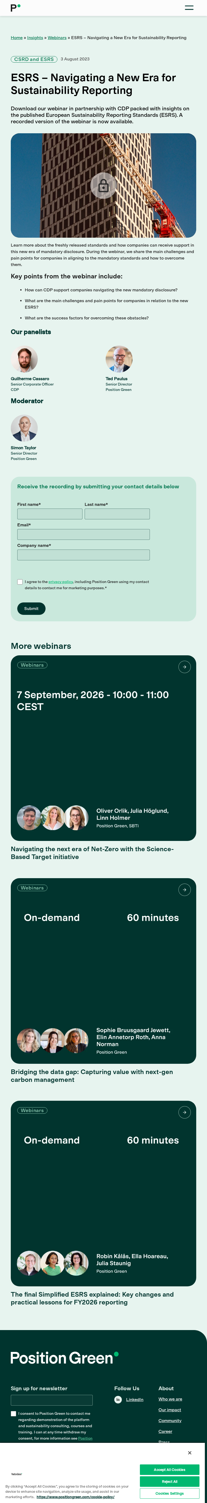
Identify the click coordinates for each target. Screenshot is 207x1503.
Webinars (57, 37)
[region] (102, 1472)
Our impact (169, 1409)
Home (17, 37)
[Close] (190, 1453)
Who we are (170, 1399)
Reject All (169, 1482)
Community (169, 1420)
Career (165, 1431)
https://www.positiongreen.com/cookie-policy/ (76, 1497)
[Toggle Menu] (189, 8)
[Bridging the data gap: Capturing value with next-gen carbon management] (103, 971)
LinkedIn (134, 1399)
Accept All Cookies (169, 1470)
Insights (35, 37)
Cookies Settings (170, 1493)
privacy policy (61, 582)
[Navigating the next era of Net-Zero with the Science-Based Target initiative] (103, 748)
